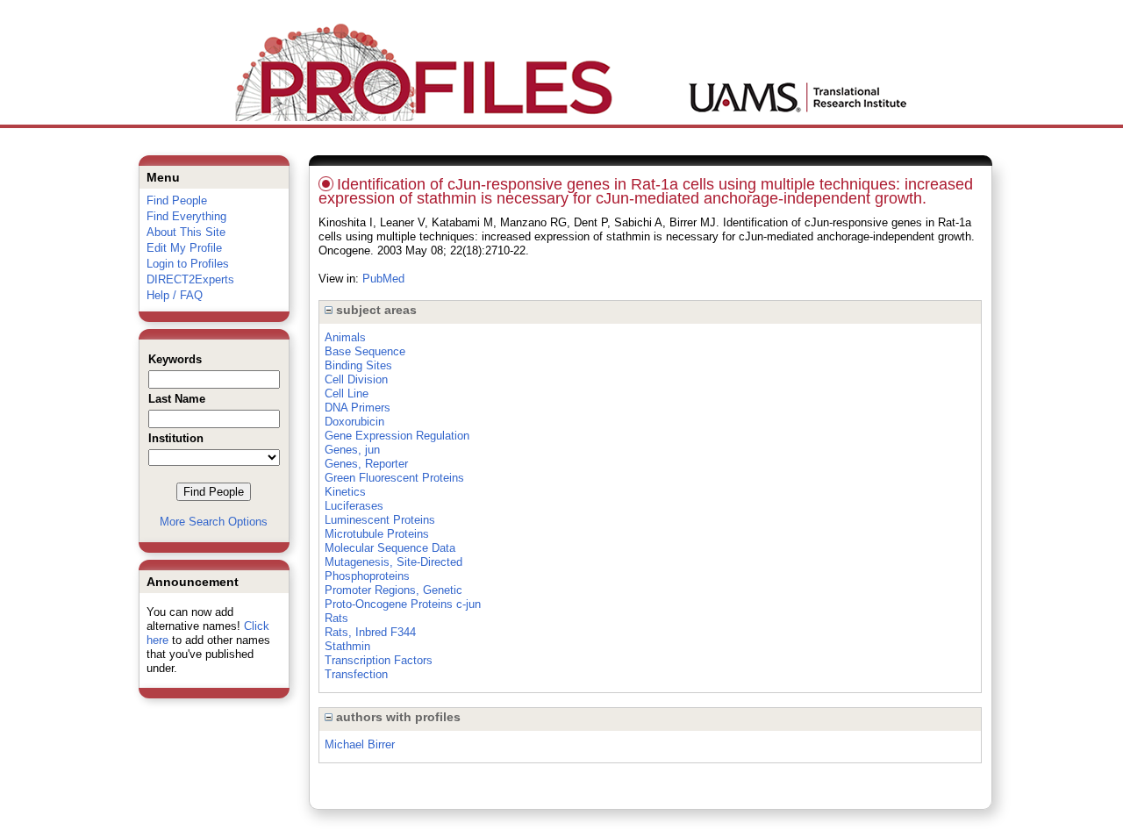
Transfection (356, 674)
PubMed (383, 278)
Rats (336, 618)
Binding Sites (358, 365)
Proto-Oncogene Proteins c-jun (403, 604)
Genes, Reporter (366, 463)
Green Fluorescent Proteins (394, 477)
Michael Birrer (360, 744)
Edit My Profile (184, 247)
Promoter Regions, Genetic (393, 590)
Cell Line (346, 393)
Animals (345, 337)
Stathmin (347, 646)
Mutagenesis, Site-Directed (393, 562)
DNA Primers (357, 407)
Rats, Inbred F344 (370, 632)
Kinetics (345, 491)
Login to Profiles (188, 263)
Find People (177, 200)
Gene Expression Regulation (397, 435)
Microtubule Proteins (377, 533)
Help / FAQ (175, 295)
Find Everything (186, 216)
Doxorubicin (354, 421)
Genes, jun (352, 449)
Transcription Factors (379, 660)
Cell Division (356, 379)
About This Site (186, 232)
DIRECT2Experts (190, 279)
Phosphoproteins (367, 576)
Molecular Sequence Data (390, 547)
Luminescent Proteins (380, 519)
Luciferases (354, 505)
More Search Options (214, 521)
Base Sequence (365, 351)
